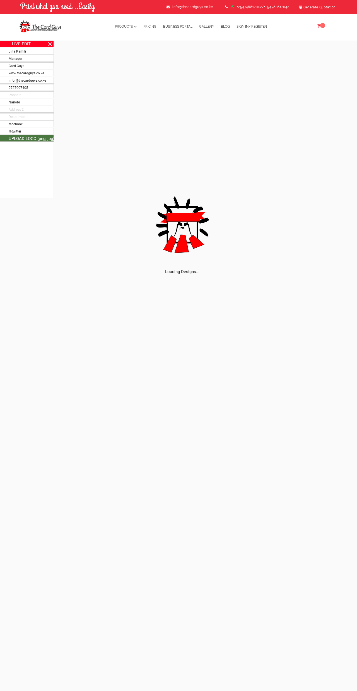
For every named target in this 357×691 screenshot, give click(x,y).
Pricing (149, 27)
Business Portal (177, 27)
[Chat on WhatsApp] (233, 7)
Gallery (206, 27)
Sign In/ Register (252, 27)
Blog (225, 27)
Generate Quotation (319, 7)
